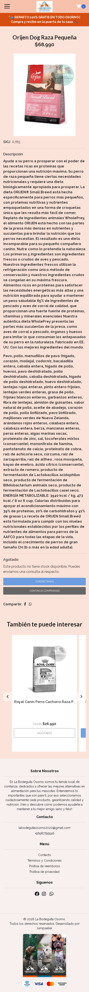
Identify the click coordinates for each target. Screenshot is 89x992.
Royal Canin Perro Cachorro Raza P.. (44, 702)
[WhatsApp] (51, 895)
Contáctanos (44, 581)
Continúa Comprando (45, 590)
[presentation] (7, 696)
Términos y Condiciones (44, 860)
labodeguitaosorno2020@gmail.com (44, 828)
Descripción (13, 154)
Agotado (10, 560)
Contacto (44, 855)
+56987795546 (44, 833)
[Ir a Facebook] (37, 895)
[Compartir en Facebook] (25, 604)
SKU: (7, 142)
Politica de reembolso (44, 866)
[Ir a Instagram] (44, 895)
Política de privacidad (44, 871)
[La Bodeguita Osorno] (44, 6)
